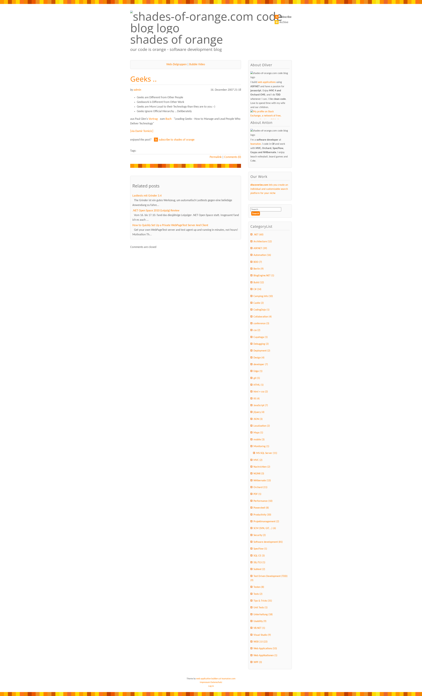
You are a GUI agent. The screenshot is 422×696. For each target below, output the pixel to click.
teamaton (255, 144)
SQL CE (259, 555)
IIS (257, 398)
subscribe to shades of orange (177, 139)
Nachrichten (262, 467)
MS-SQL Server (266, 453)
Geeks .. (143, 79)
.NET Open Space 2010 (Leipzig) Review (155, 210)
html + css (261, 391)
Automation (262, 255)
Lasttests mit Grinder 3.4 (147, 195)
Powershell (261, 508)
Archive (283, 22)
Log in (211, 686)
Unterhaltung (263, 614)
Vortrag (153, 119)
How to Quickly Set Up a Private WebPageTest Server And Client (170, 225)
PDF (257, 494)
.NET (258, 234)
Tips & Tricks (263, 601)
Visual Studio (262, 635)
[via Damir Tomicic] (141, 131)
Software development (268, 542)
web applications (267, 82)
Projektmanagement (266, 521)
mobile (259, 439)
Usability (260, 621)
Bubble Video (197, 64)
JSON (258, 419)
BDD (258, 262)
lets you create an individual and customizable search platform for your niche (269, 189)
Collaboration (263, 316)
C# (257, 289)
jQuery (259, 412)
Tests (258, 594)
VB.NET (259, 628)
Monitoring (261, 446)
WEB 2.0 (261, 642)
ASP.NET (260, 248)
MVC (258, 460)
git (257, 378)
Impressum (205, 682)
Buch (168, 119)
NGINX (259, 473)
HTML (259, 385)
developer (261, 364)
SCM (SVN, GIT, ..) (265, 528)
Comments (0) (232, 157)
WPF (258, 662)
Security (260, 535)
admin (137, 90)
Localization (262, 426)
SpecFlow (260, 549)
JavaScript (261, 405)
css (257, 330)
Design (259, 357)
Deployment (262, 350)
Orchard (260, 487)
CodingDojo (262, 310)
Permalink (216, 157)
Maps (258, 432)
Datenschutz (216, 682)
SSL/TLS (259, 562)
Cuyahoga (261, 337)
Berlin (259, 269)
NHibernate (262, 480)
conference (261, 323)
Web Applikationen (265, 655)
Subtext (259, 569)
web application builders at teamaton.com (215, 679)
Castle (259, 303)
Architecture (263, 241)
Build (259, 282)
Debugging (261, 344)
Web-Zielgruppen (176, 64)
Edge (258, 371)
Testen (259, 587)
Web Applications (265, 648)
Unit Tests (261, 607)
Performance (263, 501)
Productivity (262, 514)
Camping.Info (263, 296)
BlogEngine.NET (264, 275)
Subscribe (285, 17)
